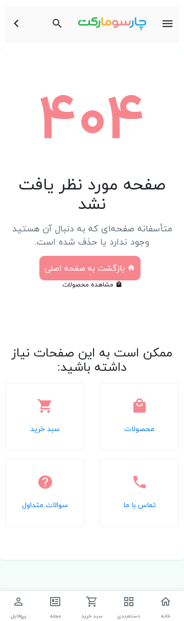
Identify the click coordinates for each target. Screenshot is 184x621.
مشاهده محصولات (89, 284)
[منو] (167, 24)
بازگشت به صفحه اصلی (85, 268)
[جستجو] (57, 24)
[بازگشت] (16, 24)
